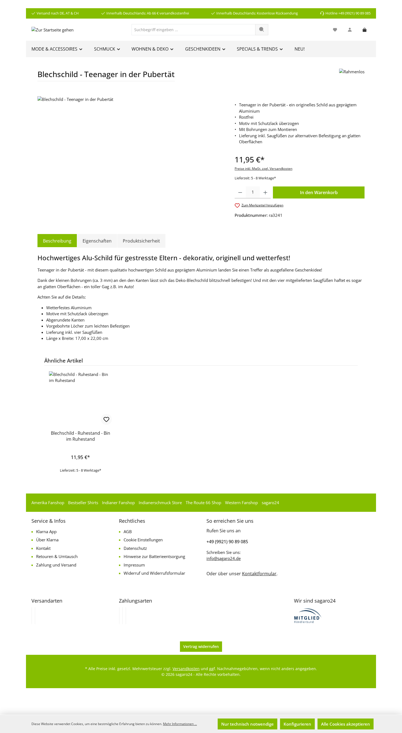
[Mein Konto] (350, 29)
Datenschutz (135, 548)
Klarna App (46, 531)
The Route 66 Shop (203, 502)
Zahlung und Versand (56, 565)
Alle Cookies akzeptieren (345, 724)
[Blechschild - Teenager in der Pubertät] (130, 155)
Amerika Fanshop (47, 502)
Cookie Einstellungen (143, 539)
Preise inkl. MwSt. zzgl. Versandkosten (263, 168)
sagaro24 (270, 502)
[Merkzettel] (335, 29)
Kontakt (43, 548)
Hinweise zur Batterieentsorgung (154, 556)
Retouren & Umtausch (57, 556)
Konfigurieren (297, 724)
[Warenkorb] (365, 29)
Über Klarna (47, 539)
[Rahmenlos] (352, 77)
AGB (128, 531)
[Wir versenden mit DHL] (31, 615)
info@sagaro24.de (223, 558)
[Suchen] (261, 29)
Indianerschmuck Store (160, 502)
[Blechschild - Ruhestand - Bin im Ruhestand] (80, 398)
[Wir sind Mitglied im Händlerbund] (308, 615)
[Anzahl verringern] (240, 192)
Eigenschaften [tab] (97, 241)
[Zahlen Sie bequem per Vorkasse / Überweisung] (122, 615)
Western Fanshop (241, 502)
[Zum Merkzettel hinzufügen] (106, 419)
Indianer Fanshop (118, 502)
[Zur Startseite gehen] (52, 29)
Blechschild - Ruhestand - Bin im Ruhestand (80, 436)
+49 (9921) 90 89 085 (227, 542)
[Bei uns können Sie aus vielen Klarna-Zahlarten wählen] (119, 615)
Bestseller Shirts (83, 502)
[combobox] (193, 29)
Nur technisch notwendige (247, 724)
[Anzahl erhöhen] (265, 192)
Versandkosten (186, 668)
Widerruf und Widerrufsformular (154, 573)
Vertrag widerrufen (201, 646)
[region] (130, 155)
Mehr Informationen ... (180, 724)
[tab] (57, 241)
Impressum (134, 565)
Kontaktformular (259, 574)
